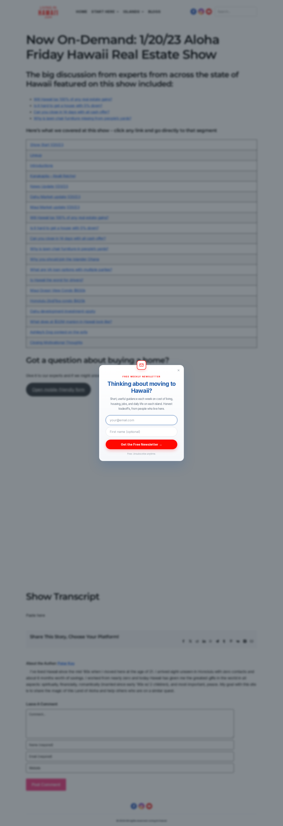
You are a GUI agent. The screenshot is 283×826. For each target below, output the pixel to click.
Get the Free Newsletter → (141, 444)
